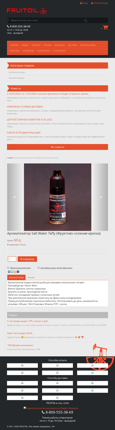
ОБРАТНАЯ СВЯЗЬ (88, 45)
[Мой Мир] (18, 271)
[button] (14, 197)
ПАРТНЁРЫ (14, 50)
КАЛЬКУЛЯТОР (43, 50)
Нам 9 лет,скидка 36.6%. (20, 333)
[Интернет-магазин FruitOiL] (27, 13)
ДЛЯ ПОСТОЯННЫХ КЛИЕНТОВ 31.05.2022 (29, 119)
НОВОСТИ (36, 45)
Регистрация (101, 2)
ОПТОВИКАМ (28, 50)
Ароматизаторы (17, 72)
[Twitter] (12, 271)
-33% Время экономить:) (20, 345)
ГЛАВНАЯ (14, 45)
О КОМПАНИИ (59, 50)
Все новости (57, 147)
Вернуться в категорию (20, 268)
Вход (85, 2)
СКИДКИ (25, 45)
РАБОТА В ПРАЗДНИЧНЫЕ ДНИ (23, 132)
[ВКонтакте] (9, 271)
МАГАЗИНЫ (59, 45)
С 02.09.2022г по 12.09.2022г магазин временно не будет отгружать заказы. (48, 93)
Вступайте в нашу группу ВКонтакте (56, 268)
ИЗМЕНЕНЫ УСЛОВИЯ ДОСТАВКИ (25, 106)
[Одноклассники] (15, 271)
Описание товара (16, 277)
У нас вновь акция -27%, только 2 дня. (27, 321)
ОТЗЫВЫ (47, 45)
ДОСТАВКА (72, 45)
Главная (10, 158)
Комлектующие (16, 77)
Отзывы (31, 277)
